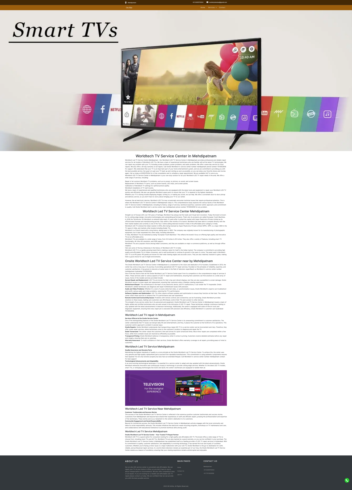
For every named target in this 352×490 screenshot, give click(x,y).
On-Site (129, 7)
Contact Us (180, 471)
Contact (222, 7)
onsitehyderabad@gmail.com (218, 2)
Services (211, 7)
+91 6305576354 (197, 2)
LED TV (179, 474)
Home (203, 7)
